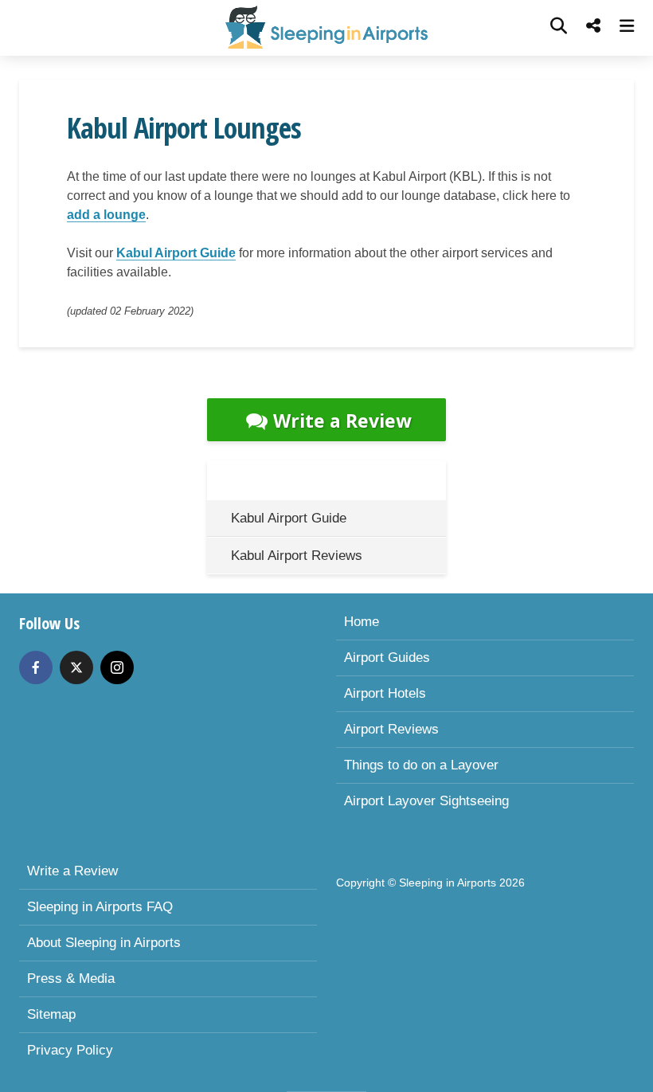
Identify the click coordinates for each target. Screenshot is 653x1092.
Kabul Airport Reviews (296, 555)
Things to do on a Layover (421, 765)
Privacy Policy (70, 1050)
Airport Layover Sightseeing (426, 800)
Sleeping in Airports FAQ (100, 906)
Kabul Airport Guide (176, 253)
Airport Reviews (391, 729)
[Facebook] (36, 667)
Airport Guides (387, 657)
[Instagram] (117, 667)
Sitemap (51, 1014)
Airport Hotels (385, 693)
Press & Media (71, 978)
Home (361, 621)
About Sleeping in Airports (104, 942)
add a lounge (106, 214)
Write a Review (342, 420)
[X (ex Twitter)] (76, 667)
